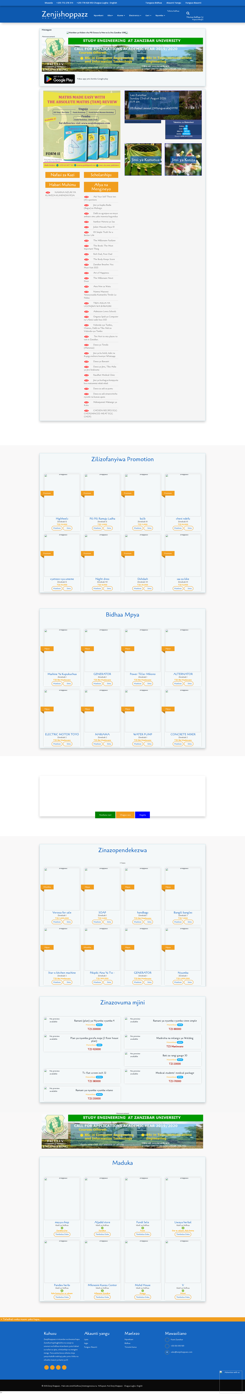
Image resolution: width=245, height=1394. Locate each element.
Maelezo (57, 528)
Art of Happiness (101, 272)
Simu (68, 528)
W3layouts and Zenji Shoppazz (110, 1386)
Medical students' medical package (175, 1073)
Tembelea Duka (62, 1234)
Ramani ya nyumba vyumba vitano (94, 1090)
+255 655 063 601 (177, 1346)
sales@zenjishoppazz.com (181, 1352)
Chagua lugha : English (105, 2)
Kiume (120, 15)
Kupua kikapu (197, 19)
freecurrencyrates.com (131, 121)
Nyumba (160, 15)
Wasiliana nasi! (105, 815)
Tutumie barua (131, 1347)
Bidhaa (127, 1343)
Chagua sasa (125, 815)
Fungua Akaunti (193, 2)
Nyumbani (98, 15)
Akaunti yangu (173, 2)
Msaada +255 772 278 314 (59, 2)
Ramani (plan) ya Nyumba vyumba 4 (94, 1020)
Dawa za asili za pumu (103, 388)
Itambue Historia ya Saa (104, 221)
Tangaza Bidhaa (153, 2)
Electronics (134, 15)
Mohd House (142, 1285)
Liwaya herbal (183, 1222)
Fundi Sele (142, 1222)
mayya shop (62, 1222)
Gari (147, 15)
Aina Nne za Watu (102, 286)
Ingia (86, 1343)
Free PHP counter (183, 137)
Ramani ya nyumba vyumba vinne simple (175, 1020)
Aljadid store (102, 1222)
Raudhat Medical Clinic (104, 375)
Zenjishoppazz (65, 14)
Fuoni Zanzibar (177, 1339)
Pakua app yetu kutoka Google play (92, 78)
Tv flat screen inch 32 (94, 1073)
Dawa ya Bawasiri (101, 361)
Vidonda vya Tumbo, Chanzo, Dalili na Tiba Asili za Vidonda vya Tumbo (98, 328)
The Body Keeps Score (104, 259)
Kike (110, 15)
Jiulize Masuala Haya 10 (104, 227)
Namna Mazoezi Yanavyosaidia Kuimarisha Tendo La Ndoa (100, 294)
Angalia (142, 815)
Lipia (86, 1339)
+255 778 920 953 (85, 2)
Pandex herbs (62, 1285)
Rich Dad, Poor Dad (102, 254)
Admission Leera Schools (104, 311)
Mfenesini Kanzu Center (102, 1285)
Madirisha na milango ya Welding (174, 1038)
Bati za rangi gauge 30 (175, 1055)
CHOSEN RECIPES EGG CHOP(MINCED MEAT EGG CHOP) (100, 413)
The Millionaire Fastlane (104, 240)
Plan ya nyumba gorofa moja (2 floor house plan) (94, 1039)
